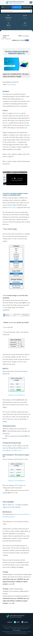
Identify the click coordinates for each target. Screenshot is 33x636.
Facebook (26, 622)
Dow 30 (25, 15)
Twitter (18, 622)
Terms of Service (16, 630)
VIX (8, 23)
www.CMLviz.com (15, 450)
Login (3, 7)
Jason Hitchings (11, 84)
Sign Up (15, 7)
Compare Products (27, 7)
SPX (8, 15)
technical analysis (12, 207)
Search (30, 11)
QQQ (25, 23)
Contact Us (9, 622)
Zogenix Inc (17, 113)
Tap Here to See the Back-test (16, 395)
